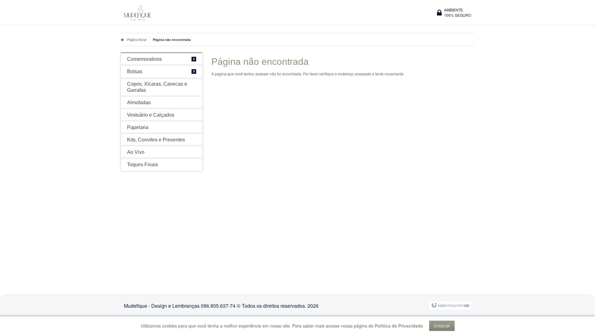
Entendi (442, 326)
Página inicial (136, 39)
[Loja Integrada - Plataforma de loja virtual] (450, 304)
